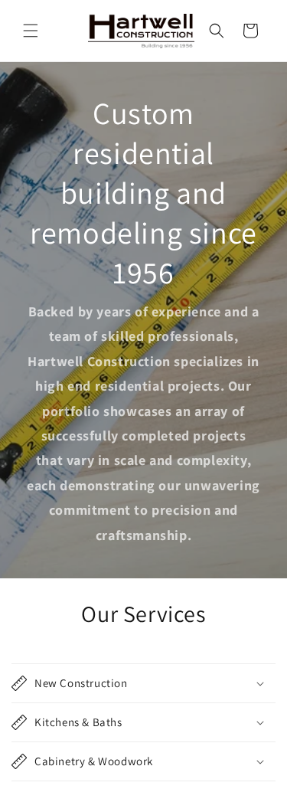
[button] (30, 30)
